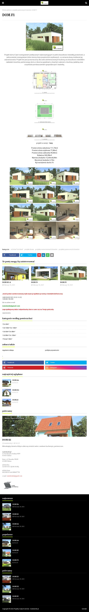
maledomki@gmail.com (14, 476)
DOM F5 (15, 560)
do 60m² (6, 324)
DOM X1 (15, 596)
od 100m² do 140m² (10, 328)
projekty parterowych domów (22, 10)
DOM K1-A (6, 282)
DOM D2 (15, 390)
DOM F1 (63, 282)
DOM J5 (15, 400)
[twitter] (66, 363)
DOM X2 (15, 524)
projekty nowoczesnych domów (46, 249)
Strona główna (6, 10)
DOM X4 (15, 504)
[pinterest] (23, 368)
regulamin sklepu (8, 350)
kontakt (84, 609)
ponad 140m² (7, 339)
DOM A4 (15, 380)
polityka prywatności (52, 350)
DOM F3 (34, 282)
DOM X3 (15, 514)
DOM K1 (6, 439)
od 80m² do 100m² (9, 335)
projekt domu (29, 249)
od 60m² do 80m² (17, 249)
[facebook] (23, 363)
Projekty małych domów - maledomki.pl (26, 609)
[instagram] (66, 368)
